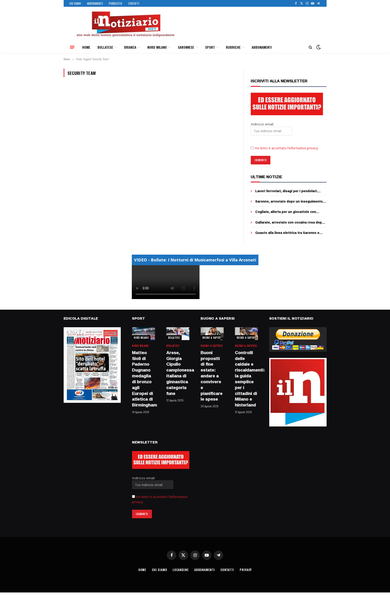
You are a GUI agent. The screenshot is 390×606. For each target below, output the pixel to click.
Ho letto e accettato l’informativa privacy (286, 148)
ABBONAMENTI (95, 3)
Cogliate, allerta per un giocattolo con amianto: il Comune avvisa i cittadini (285, 212)
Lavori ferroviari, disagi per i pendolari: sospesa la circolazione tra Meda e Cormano (290, 191)
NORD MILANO (157, 47)
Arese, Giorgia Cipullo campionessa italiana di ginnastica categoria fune (177, 373)
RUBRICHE (233, 47)
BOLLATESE (105, 47)
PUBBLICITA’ (115, 3)
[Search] (310, 47)
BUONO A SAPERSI (212, 337)
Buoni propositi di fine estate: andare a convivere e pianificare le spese (212, 376)
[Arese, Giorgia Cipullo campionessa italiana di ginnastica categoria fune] (177, 333)
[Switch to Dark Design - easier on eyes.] (318, 47)
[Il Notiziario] (125, 24)
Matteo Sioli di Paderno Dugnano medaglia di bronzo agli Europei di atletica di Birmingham (143, 379)
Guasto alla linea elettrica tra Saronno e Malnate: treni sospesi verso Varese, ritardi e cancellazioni (290, 232)
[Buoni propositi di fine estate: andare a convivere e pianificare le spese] (212, 333)
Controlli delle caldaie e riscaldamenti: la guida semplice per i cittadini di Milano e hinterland (246, 379)
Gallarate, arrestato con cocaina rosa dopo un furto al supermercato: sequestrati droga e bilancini (290, 222)
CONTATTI (133, 3)
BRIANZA (130, 47)
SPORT (210, 47)
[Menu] (72, 47)
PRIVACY (246, 569)
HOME (86, 47)
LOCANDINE (180, 569)
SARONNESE (186, 47)
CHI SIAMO (75, 3)
